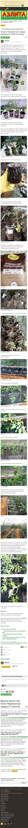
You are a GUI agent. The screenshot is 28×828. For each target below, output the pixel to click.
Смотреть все (14, 771)
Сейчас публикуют (5, 796)
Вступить (3, 25)
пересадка (18, 643)
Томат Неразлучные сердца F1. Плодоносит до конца (11, 733)
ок (22, 5)
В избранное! (6, 37)
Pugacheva (7, 40)
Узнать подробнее (5, 626)
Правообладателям (5, 819)
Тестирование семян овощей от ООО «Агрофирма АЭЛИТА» (11, 21)
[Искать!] (26, 9)
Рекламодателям (4, 821)
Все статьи (3, 808)
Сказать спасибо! (6, 667)
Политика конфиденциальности (7, 815)
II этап (15, 641)
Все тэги (2, 810)
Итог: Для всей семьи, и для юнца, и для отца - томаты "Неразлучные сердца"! (13, 753)
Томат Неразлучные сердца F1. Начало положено (14, 714)
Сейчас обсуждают (5, 798)
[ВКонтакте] (21, 647)
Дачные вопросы (4, 800)
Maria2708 (3, 710)
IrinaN (2, 729)
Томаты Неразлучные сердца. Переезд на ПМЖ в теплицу (12, 29)
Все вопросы (3, 807)
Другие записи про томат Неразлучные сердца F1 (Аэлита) (11, 703)
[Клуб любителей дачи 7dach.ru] (6, 9)
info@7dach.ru (7, 791)
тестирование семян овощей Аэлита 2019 (9, 642)
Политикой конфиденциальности (12, 5)
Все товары (3, 803)
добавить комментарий (6, 694)
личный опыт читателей (22, 642)
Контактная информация (6, 817)
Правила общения (4, 812)
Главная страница (4, 794)
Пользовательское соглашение (7, 814)
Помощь (2, 801)
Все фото (3, 805)
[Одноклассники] (23, 647)
